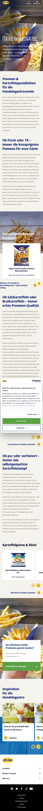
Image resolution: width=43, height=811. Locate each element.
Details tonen (32, 414)
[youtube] (31, 789)
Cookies (21, 798)
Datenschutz (22, 795)
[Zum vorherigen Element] (33, 437)
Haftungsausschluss (21, 801)
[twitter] (17, 789)
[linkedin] (12, 789)
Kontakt (21, 804)
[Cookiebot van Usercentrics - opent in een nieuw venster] (32, 381)
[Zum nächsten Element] (38, 437)
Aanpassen (20, 428)
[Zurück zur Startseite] (5, 2)
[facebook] (21, 789)
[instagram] (26, 789)
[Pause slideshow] (39, 283)
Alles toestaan (21, 421)
